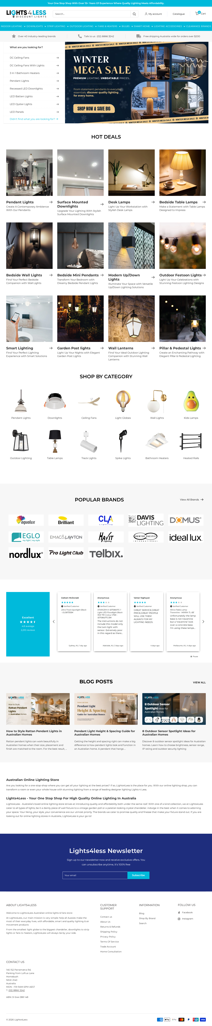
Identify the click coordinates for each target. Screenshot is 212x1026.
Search (143, 923)
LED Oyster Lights (21, 104)
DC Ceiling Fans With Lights (27, 65)
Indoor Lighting (11, 26)
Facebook (187, 912)
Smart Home (142, 26)
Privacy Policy (108, 936)
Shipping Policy (108, 931)
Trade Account (108, 946)
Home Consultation (111, 951)
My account (155, 13)
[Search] (134, 14)
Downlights (35, 26)
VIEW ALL (199, 682)
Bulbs (126, 26)
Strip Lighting (56, 26)
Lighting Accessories (168, 26)
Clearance (193, 26)
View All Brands (190, 499)
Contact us (106, 916)
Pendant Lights (19, 80)
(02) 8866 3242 (105, 36)
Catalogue (179, 13)
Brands (206, 26)
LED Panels (17, 111)
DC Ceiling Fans (19, 57)
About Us (105, 921)
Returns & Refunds (110, 926)
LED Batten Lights (21, 96)
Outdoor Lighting (81, 26)
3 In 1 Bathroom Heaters (25, 73)
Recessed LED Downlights (26, 88)
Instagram (187, 918)
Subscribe (138, 875)
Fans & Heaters (107, 26)
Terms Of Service (109, 941)
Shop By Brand (147, 918)
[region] (128, 621)
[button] (54, 621)
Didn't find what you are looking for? (32, 119)
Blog (141, 913)
